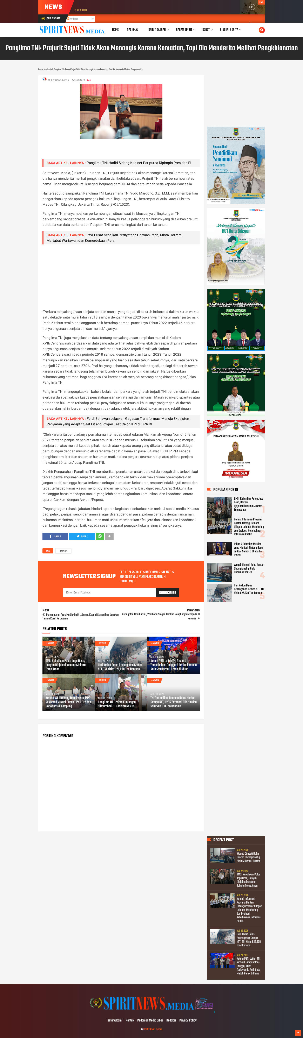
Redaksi (171, 1020)
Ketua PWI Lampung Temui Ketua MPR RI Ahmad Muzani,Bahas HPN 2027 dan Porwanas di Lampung (68, 702)
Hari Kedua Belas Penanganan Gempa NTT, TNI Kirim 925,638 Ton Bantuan (120, 667)
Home (115, 30)
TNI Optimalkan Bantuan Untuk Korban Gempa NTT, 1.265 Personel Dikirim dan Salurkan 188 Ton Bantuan (173, 702)
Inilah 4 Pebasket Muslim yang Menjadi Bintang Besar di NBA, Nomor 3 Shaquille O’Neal (248, 549)
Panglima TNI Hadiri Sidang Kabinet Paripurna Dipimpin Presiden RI (139, 163)
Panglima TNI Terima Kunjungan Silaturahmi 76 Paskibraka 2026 (117, 704)
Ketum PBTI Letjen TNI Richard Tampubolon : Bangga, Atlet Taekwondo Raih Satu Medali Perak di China (173, 665)
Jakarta (63, 551)
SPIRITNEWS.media (152, 1029)
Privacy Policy (188, 1020)
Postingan (73, 19)
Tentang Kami (114, 1020)
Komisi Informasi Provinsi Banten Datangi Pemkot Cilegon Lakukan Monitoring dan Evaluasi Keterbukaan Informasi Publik (249, 527)
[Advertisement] (121, 277)
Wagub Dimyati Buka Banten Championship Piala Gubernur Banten (249, 568)
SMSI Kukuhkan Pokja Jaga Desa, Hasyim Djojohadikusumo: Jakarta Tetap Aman (66, 665)
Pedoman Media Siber (150, 1020)
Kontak (130, 1020)
